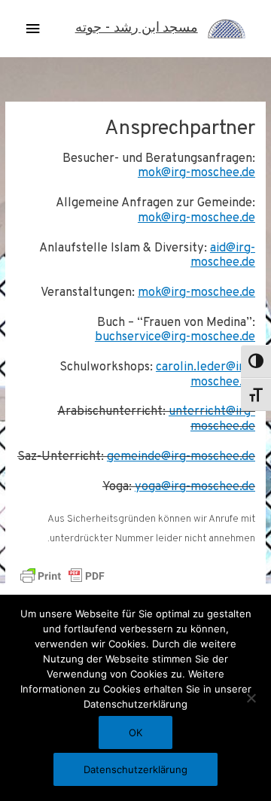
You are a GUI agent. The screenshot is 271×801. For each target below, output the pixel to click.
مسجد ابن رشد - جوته (136, 28)
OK (135, 732)
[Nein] (252, 697)
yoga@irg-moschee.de (195, 487)
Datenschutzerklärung (135, 769)
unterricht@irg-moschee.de (212, 419)
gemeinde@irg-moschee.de (181, 456)
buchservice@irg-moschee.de (175, 337)
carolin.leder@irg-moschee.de (205, 375)
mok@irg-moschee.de (196, 173)
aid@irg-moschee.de (222, 256)
